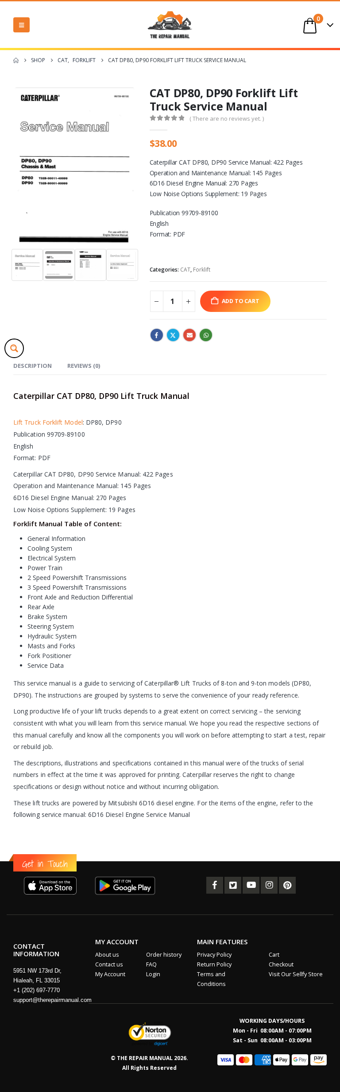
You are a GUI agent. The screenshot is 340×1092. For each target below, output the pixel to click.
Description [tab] (32, 366)
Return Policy (214, 964)
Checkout (281, 964)
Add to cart (240, 301)
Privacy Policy (214, 954)
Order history (164, 954)
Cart (274, 954)
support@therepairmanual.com (52, 1000)
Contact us (109, 964)
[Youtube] (251, 885)
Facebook (157, 335)
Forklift (201, 269)
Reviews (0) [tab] (83, 366)
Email (189, 335)
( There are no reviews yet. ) (226, 118)
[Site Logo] (170, 24)
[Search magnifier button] (14, 348)
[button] (21, 24)
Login (153, 974)
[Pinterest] (287, 885)
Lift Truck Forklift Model (48, 422)
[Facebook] (214, 885)
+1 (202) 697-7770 (36, 990)
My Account (110, 974)
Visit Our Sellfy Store (296, 974)
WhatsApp (206, 335)
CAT (185, 269)
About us (107, 954)
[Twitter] (232, 885)
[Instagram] (269, 885)
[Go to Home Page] (16, 60)
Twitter (173, 335)
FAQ (151, 964)
